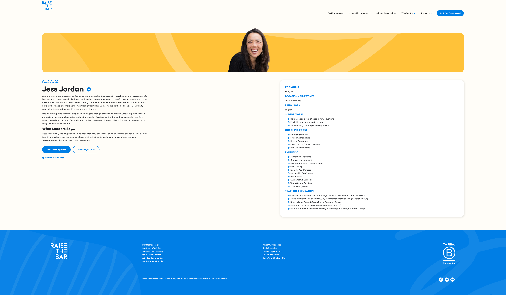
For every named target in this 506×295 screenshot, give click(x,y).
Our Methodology (336, 13)
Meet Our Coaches (272, 244)
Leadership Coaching (152, 251)
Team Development (151, 254)
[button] (359, 13)
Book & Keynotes (271, 254)
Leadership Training (151, 248)
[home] (48, 13)
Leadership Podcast (272, 251)
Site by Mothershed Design (152, 278)
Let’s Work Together (56, 149)
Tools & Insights (270, 248)
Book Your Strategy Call (450, 13)
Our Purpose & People (152, 261)
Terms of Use (181, 278)
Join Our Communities (386, 13)
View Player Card (86, 149)
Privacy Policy (169, 278)
